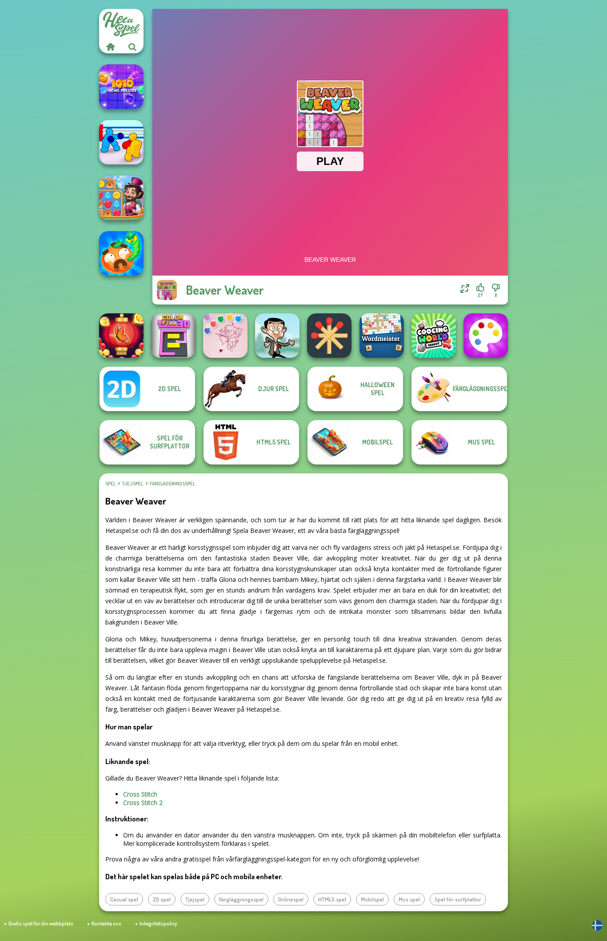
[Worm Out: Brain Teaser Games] (121, 253)
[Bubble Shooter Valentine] (225, 335)
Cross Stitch (140, 794)
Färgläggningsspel (172, 484)
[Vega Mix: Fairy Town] (121, 198)
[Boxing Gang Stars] (121, 142)
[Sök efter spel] (132, 46)
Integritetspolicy (158, 923)
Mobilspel (372, 899)
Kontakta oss (106, 923)
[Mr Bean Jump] (277, 335)
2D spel (162, 899)
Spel (110, 484)
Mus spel (409, 899)
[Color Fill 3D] (173, 335)
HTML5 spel (332, 899)
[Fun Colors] (485, 335)
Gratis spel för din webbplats (40, 923)
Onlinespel (291, 899)
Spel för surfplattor (458, 899)
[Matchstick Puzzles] (329, 335)
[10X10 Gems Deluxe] (121, 86)
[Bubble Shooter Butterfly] (121, 335)
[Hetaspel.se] (110, 46)
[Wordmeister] (381, 335)
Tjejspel (132, 484)
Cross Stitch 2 (143, 802)
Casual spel (124, 899)
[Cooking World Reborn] (433, 335)
